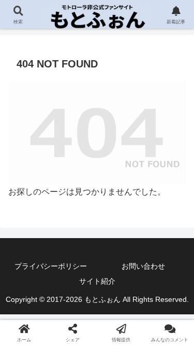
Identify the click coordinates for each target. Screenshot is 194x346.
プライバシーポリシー (50, 266)
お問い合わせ (143, 266)
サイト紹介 (97, 281)
